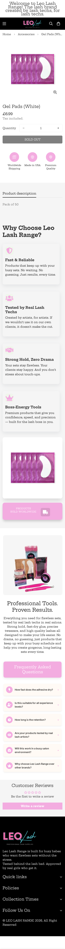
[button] (58, 24)
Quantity (9, 128)
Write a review (32, 806)
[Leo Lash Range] (32, 23)
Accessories (26, 34)
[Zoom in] (55, 92)
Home (7, 34)
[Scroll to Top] (58, 930)
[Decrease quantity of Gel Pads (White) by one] (24, 128)
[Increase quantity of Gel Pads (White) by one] (58, 128)
